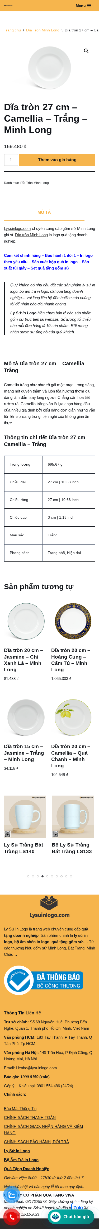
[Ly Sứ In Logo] (9, 5)
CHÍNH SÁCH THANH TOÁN (30, 1117)
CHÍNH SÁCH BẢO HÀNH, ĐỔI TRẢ (36, 1142)
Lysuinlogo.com (17, 228)
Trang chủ (12, 30)
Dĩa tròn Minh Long (31, 235)
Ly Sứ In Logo (16, 929)
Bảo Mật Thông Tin (20, 1108)
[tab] (44, 213)
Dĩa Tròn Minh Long (42, 30)
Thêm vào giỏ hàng (57, 160)
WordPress (44, 1223)
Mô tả (44, 212)
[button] (86, 51)
